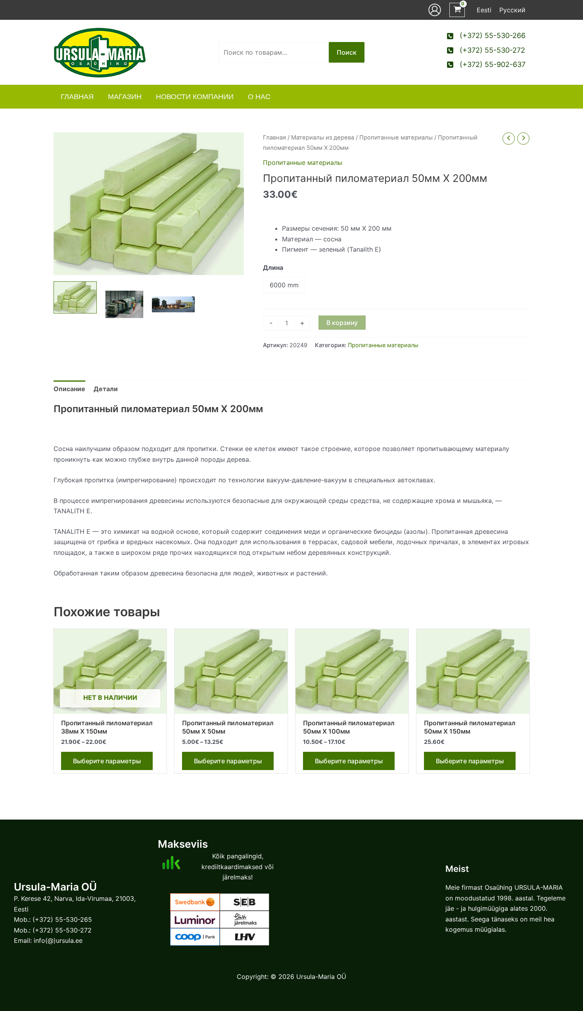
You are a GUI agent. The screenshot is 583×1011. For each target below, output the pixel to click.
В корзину (342, 323)
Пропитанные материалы (396, 137)
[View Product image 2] (124, 304)
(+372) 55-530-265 (62, 919)
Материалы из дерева (322, 137)
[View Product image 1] (75, 297)
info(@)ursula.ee (58, 940)
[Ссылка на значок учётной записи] (434, 10)
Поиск (347, 52)
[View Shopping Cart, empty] (457, 10)
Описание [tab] (69, 389)
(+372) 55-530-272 (62, 930)
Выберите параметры (107, 761)
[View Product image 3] (173, 304)
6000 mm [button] (284, 285)
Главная (274, 137)
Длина (273, 267)
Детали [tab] (106, 389)
